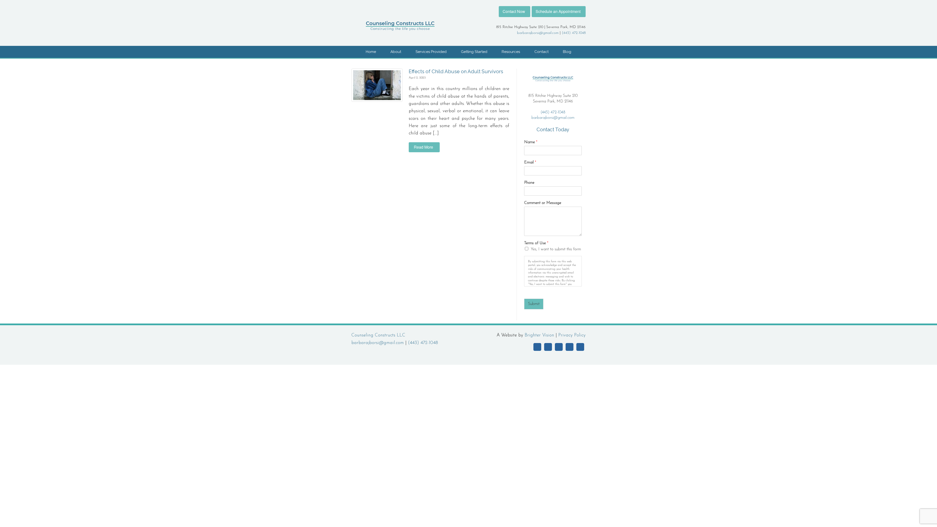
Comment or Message (542, 203)
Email (530, 162)
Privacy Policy (572, 335)
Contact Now (514, 11)
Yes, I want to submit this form (556, 249)
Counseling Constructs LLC (378, 335)
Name (530, 142)
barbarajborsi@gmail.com (538, 33)
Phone (529, 183)
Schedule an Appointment (558, 11)
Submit (534, 304)
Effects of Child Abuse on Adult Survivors (456, 71)
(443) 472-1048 (574, 33)
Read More (423, 147)
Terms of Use (536, 243)
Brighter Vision (539, 335)
